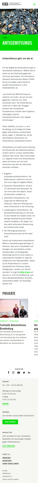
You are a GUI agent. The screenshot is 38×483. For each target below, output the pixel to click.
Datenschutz (7, 461)
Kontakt (5, 404)
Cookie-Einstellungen (10, 464)
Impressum (6, 458)
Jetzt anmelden (8, 446)
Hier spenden (10, 422)
